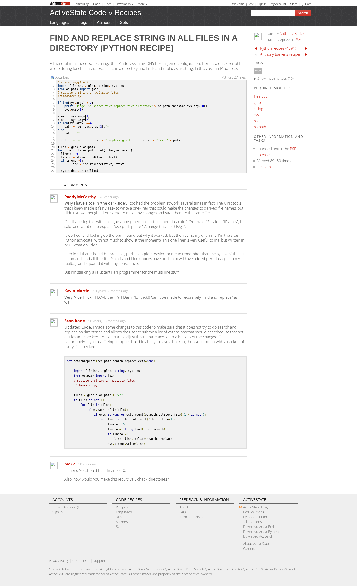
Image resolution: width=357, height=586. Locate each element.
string (258, 108)
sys (256, 114)
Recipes (127, 13)
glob (257, 102)
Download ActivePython (261, 531)
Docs (107, 4)
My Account (278, 4)
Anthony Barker (292, 33)
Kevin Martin (77, 291)
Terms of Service (191, 517)
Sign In (262, 4)
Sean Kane (74, 321)
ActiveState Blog (255, 507)
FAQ (182, 512)
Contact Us (80, 560)
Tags (83, 22)
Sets (124, 22)
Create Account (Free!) (69, 507)
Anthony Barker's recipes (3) (283, 54)
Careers (249, 548)
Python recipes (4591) (278, 48)
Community (81, 4)
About (183, 507)
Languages (59, 22)
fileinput (260, 96)
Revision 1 (265, 166)
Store (293, 4)
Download (61, 77)
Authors (103, 22)
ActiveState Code (78, 13)
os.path (260, 126)
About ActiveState (256, 543)
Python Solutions (256, 517)
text (258, 71)
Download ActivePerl (258, 526)
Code (96, 4)
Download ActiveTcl (257, 536)
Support (99, 560)
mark (69, 464)
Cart (308, 4)
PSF (298, 39)
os (256, 120)
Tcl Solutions (252, 521)
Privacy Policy (58, 560)
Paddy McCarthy (80, 197)
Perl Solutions (253, 512)
